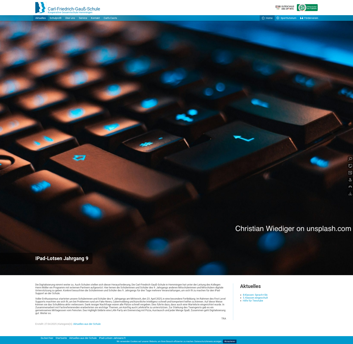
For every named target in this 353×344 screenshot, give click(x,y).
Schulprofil (55, 18)
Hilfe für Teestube (253, 300)
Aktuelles (40, 18)
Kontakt (95, 18)
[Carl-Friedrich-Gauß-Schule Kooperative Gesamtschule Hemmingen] (41, 14)
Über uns (70, 18)
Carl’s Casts (110, 18)
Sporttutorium (288, 18)
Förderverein (311, 18)
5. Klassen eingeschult (255, 297)
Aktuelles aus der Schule (87, 323)
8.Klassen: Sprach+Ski (255, 294)
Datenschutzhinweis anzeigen (208, 341)
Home (269, 18)
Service (83, 18)
